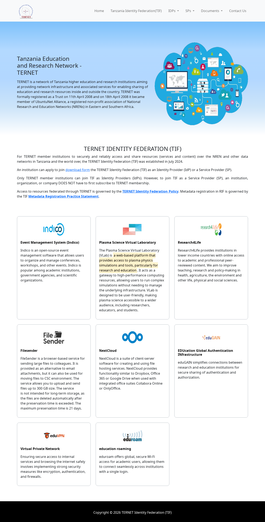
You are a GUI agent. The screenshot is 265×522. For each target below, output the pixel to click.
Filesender (28, 350)
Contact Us (237, 11)
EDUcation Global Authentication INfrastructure (205, 352)
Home (99, 11)
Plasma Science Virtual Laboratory (127, 242)
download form (77, 169)
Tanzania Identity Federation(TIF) (136, 11)
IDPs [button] (172, 11)
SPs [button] (189, 11)
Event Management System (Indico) (49, 242)
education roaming (115, 448)
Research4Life (189, 242)
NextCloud (108, 350)
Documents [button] (210, 11)
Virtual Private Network (40, 448)
